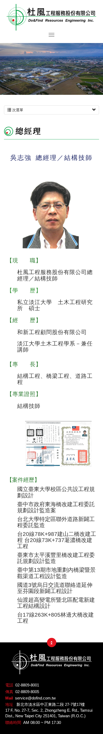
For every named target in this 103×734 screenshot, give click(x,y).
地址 (9, 704)
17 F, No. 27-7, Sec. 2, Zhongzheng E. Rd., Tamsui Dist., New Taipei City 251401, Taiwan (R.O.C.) (48, 713)
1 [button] (49, 88)
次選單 (17, 110)
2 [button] (54, 88)
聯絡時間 (13, 722)
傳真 (9, 691)
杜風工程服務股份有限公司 (51, 17)
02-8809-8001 (27, 685)
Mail (9, 698)
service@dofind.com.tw (35, 698)
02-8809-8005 (27, 691)
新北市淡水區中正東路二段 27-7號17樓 (50, 704)
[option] (51, 69)
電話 (9, 685)
